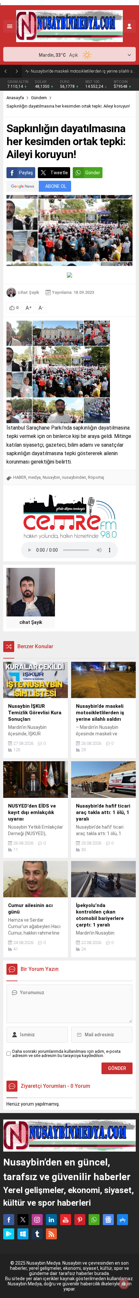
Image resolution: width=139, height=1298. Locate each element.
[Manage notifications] (124, 1284)
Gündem (39, 97)
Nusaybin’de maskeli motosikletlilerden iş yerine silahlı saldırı (83, 71)
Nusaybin (51, 477)
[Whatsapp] (94, 1219)
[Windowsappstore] (22, 1233)
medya (34, 477)
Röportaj (96, 477)
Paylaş (26, 172)
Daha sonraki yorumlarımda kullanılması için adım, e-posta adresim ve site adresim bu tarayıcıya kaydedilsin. (66, 1053)
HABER (19, 477)
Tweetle (59, 172)
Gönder (92, 172)
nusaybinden (74, 477)
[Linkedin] (51, 1219)
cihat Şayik (28, 292)
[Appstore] (122, 1219)
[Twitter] (22, 1219)
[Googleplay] (8, 1233)
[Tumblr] (37, 1233)
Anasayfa (15, 97)
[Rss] (51, 1233)
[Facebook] (8, 1219)
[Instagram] (37, 1219)
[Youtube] (65, 1219)
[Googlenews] (108, 1219)
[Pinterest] (79, 1219)
